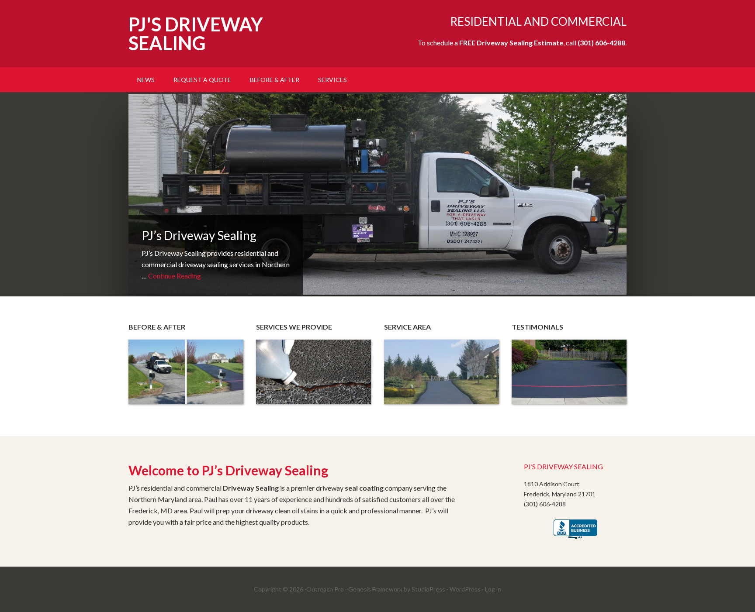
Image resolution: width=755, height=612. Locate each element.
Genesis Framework (375, 589)
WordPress (465, 589)
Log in (493, 589)
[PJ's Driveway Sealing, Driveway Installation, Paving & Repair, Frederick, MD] (575, 529)
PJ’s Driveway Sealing (199, 235)
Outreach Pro (325, 589)
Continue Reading (174, 276)
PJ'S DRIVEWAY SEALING (195, 33)
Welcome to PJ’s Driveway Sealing (228, 470)
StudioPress (428, 589)
